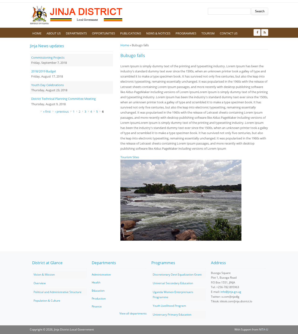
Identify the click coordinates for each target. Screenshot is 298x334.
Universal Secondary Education (173, 283)
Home (36, 33)
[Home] (76, 15)
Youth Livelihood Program (169, 306)
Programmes (186, 33)
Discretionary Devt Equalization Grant (177, 275)
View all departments (133, 313)
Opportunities (103, 33)
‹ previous (62, 111)
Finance (97, 306)
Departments (76, 33)
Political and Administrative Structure (57, 292)
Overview (40, 283)
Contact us (228, 33)
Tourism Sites (129, 157)
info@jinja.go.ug (230, 292)
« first (47, 111)
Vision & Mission (44, 275)
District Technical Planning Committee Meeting (63, 99)
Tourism (208, 33)
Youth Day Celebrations (47, 85)
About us (54, 33)
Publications (130, 33)
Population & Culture (47, 301)
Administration (101, 275)
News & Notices (158, 33)
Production (99, 298)
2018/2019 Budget (43, 71)
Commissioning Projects (47, 57)
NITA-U (263, 329)
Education (98, 291)
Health (96, 282)
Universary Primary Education (172, 315)
